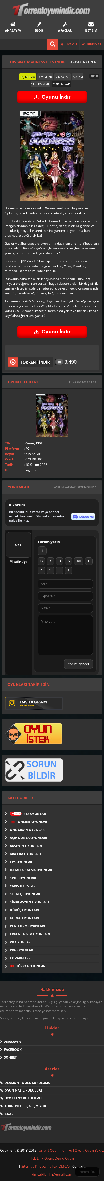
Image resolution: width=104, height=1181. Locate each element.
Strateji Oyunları (25, 894)
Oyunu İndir (56, 97)
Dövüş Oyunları (24, 910)
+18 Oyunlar (28, 813)
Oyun (29, 443)
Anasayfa (11, 1042)
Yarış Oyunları (23, 886)
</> (78, 561)
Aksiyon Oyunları (26, 846)
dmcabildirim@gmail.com (52, 1174)
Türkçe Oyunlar (30, 966)
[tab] (27, 76)
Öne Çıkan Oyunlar (27, 830)
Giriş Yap (93, 44)
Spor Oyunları (23, 878)
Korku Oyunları (24, 918)
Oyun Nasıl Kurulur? (22, 1090)
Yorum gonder (78, 664)
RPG (39, 443)
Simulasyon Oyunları (29, 902)
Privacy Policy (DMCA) (52, 1166)
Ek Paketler (20, 958)
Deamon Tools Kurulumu (26, 1082)
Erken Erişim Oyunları (30, 934)
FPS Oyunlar (21, 862)
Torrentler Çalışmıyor (24, 1106)
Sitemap (28, 1166)
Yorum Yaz (87, 1172)
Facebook (12, 1049)
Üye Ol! (71, 44)
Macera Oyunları (25, 854)
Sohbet (9, 1057)
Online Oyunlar (32, 822)
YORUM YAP (61, 84)
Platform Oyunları (27, 926)
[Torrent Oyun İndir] (26, 1130)
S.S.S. (8, 1113)
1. (50, 570)
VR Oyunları (21, 942)
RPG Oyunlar (21, 950)
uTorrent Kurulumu (22, 1098)
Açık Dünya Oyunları (28, 838)
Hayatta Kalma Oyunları (31, 870)
